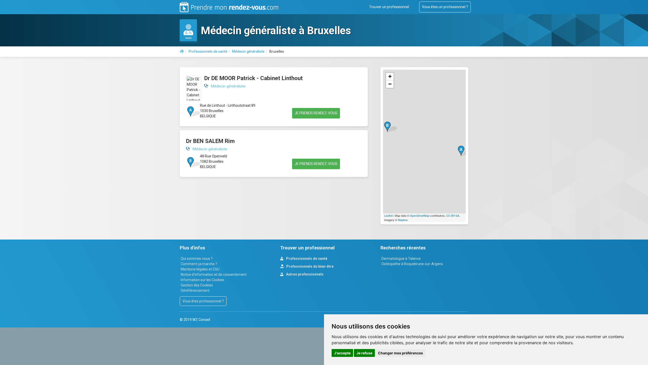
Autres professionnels (304, 274)
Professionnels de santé (306, 259)
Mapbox (403, 220)
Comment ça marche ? (199, 264)
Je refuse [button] (364, 353)
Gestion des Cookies (197, 285)
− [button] (390, 84)
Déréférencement (195, 290)
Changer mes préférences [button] (400, 353)
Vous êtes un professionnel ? (445, 7)
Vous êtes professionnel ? (203, 301)
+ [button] (390, 76)
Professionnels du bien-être (310, 266)
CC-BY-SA (452, 215)
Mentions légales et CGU (200, 269)
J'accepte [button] (342, 353)
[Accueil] (182, 51)
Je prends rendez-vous (316, 113)
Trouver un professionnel (389, 7)
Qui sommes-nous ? (197, 259)
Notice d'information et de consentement (214, 274)
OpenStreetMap (419, 215)
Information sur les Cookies (202, 280)
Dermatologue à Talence (401, 259)
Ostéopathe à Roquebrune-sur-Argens (412, 264)
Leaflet (388, 215)
